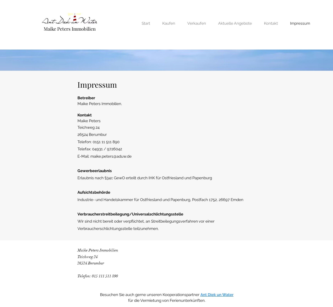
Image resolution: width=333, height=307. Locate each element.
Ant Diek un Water (217, 294)
